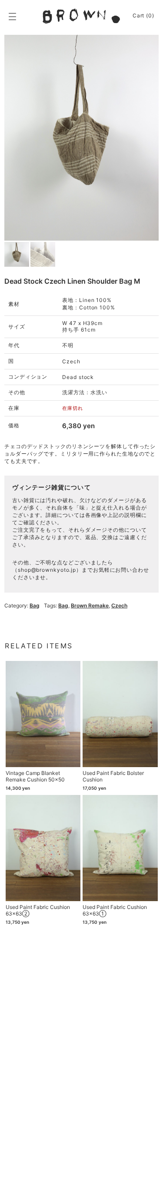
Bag (35, 605)
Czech (119, 605)
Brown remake (90, 605)
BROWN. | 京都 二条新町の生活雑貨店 (82, 16)
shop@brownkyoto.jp (47, 570)
